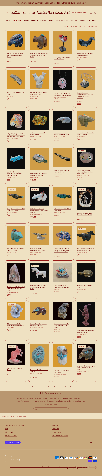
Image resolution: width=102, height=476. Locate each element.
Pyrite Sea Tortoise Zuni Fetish (84, 286)
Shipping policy (93, 469)
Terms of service (82, 469)
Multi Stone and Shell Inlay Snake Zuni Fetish (62, 171)
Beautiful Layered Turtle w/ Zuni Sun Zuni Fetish (38, 174)
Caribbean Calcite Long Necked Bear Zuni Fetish (61, 133)
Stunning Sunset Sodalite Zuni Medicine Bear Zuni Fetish (15, 55)
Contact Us (55, 428)
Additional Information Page (14, 425)
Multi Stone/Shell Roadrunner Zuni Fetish (37, 249)
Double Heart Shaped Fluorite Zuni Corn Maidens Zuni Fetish (85, 172)
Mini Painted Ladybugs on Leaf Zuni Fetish (62, 58)
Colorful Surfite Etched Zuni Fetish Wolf (62, 209)
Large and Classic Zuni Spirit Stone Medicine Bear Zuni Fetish (86, 367)
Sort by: (66, 26)
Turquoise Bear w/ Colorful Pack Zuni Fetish (15, 249)
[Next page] (70, 386)
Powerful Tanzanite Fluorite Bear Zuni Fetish (85, 133)
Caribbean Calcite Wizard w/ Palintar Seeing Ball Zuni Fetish (16, 288)
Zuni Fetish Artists (11, 435)
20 (65, 386)
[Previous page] (32, 386)
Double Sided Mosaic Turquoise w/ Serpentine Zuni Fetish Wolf (14, 173)
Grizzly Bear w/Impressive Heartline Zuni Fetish (38, 324)
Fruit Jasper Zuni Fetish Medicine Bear (37, 133)
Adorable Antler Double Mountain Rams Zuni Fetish (15, 324)
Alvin (6, 428)
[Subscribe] (66, 409)
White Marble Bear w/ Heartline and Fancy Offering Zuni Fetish (39, 210)
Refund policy (93, 467)
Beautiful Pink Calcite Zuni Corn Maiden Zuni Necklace (62, 94)
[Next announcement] (96, 3)
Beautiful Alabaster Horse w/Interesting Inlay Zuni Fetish (38, 287)
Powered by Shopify (82, 467)
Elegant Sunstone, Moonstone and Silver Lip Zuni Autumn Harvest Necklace (85, 95)
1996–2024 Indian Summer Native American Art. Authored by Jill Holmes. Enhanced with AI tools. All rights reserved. (43, 467)
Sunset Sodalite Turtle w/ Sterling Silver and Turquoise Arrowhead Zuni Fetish (62, 250)
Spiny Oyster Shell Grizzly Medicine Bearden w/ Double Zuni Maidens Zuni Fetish (16, 135)
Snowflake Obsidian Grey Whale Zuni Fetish (85, 54)
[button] (7, 12)
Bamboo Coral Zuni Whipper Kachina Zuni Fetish (85, 331)
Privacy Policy (56, 432)
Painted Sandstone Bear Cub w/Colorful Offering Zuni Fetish (39, 55)
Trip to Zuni (9, 432)
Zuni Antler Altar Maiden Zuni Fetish (61, 371)
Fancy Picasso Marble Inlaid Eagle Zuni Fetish (16, 209)
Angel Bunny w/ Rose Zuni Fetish (15, 369)
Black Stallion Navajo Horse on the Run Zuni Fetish (85, 249)
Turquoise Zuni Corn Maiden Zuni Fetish (39, 370)
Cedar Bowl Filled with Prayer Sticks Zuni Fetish (61, 286)
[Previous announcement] (5, 3)
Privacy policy (71, 469)
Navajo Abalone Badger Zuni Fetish (16, 93)
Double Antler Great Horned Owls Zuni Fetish (38, 93)
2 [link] (43, 386)
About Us (55, 425)
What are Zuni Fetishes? (60, 435)
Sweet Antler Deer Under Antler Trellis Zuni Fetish (84, 214)
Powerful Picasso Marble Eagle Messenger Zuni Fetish (61, 325)
